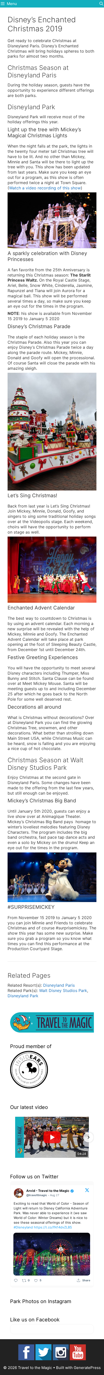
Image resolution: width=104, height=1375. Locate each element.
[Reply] (16, 1280)
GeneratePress (87, 1367)
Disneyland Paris (59, 985)
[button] (16, 1137)
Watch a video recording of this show (45, 187)
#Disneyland (23, 1227)
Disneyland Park (23, 995)
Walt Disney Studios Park (63, 990)
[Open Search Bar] (101, 4)
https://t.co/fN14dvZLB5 (53, 1227)
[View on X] (87, 1189)
